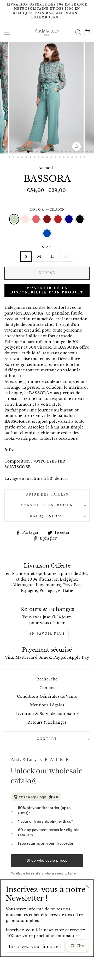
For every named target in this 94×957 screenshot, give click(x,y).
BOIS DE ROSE (36, 219)
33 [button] (51, 157)
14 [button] (58, 152)
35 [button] (60, 157)
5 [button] (20, 152)
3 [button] (11, 152)
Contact (47, 688)
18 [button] (75, 152)
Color (47, 209)
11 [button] (45, 152)
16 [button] (66, 152)
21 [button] (87, 152)
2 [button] (7, 152)
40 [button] (81, 157)
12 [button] (50, 152)
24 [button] (14, 157)
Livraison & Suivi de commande (47, 714)
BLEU (47, 233)
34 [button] (56, 157)
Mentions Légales (47, 705)
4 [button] (16, 152)
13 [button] (54, 152)
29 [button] (35, 157)
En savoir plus (47, 633)
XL (66, 256)
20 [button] (83, 152)
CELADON (14, 219)
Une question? (47, 516)
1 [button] (3, 152)
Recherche (46, 679)
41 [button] (85, 157)
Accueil (45, 168)
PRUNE (47, 219)
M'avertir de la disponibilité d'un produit (47, 290)
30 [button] (39, 157)
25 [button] (18, 157)
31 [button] (43, 157)
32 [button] (47, 157)
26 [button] (22, 157)
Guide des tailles (47, 494)
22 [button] (91, 152)
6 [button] (24, 152)
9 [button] (37, 152)
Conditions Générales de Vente (47, 696)
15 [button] (62, 152)
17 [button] (70, 152)
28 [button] (31, 157)
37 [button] (68, 157)
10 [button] (41, 152)
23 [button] (10, 157)
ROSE (25, 219)
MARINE (68, 219)
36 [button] (64, 157)
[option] (47, 11)
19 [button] (79, 152)
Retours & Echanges (46, 722)
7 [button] (28, 152)
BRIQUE (58, 219)
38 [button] (72, 157)
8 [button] (33, 152)
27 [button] (26, 157)
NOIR (79, 219)
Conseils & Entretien (47, 505)
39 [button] (76, 157)
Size (47, 247)
